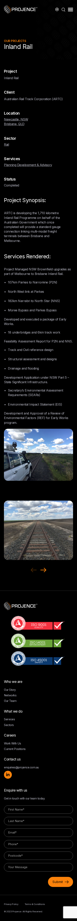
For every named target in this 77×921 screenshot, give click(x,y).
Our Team (10, 701)
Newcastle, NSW (16, 119)
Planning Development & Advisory (28, 165)
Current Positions (15, 749)
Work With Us (12, 743)
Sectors (9, 725)
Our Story (10, 690)
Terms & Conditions (35, 904)
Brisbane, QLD (14, 124)
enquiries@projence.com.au (21, 767)
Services (9, 719)
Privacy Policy (11, 904)
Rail (6, 144)
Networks (10, 695)
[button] (70, 9)
